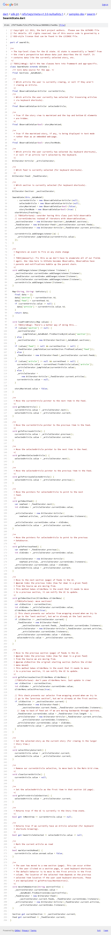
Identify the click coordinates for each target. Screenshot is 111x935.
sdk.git (15, 14)
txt (99, 930)
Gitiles (17, 930)
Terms (33, 930)
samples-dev (76, 14)
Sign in (105, 4)
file (62, 25)
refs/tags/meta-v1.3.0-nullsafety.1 (42, 14)
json (105, 930)
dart (5, 14)
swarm (91, 14)
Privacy (25, 930)
